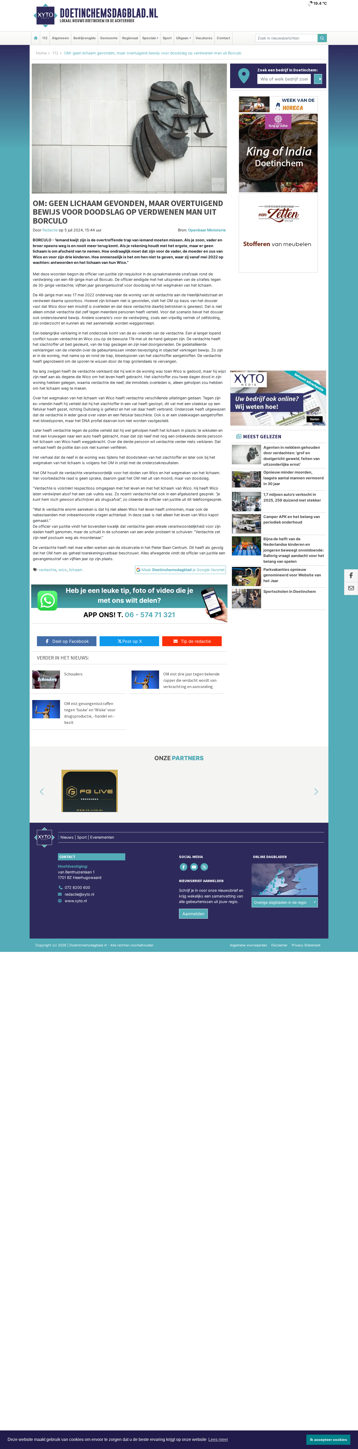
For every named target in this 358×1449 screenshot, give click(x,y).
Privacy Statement (306, 945)
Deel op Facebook (70, 641)
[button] (36, 791)
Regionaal (130, 38)
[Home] (35, 38)
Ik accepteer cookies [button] (328, 1439)
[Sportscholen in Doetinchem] (246, 599)
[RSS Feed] (204, 867)
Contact (223, 38)
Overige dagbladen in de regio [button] (280, 902)
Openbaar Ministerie (207, 230)
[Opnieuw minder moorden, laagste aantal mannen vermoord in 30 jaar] (246, 479)
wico (62, 569)
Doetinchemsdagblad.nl (109, 13)
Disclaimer (279, 945)
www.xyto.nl (76, 901)
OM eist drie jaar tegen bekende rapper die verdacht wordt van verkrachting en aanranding (191, 680)
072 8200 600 (77, 887)
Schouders (73, 674)
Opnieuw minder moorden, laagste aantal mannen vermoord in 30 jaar (293, 478)
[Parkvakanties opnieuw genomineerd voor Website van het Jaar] (246, 577)
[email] (351, 588)
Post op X (132, 641)
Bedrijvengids (84, 38)
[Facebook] (184, 867)
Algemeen (60, 38)
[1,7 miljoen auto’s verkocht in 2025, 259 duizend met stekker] (246, 502)
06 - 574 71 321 (150, 615)
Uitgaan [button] (182, 38)
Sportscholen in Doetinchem (289, 591)
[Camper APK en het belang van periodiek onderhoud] (246, 524)
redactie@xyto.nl (79, 894)
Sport (167, 38)
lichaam (76, 569)
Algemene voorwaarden (248, 945)
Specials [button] (149, 38)
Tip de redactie (196, 641)
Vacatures (204, 38)
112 (44, 38)
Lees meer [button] (218, 1439)
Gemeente (109, 38)
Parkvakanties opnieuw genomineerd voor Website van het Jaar (292, 575)
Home (41, 53)
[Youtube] (194, 867)
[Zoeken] (322, 38)
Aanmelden (193, 913)
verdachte (47, 569)
